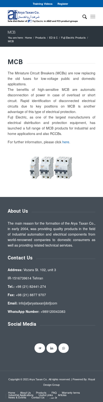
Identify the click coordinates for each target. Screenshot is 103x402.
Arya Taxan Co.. (38, 379)
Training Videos (42, 3)
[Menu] (92, 16)
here (65, 141)
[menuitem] (42, 3)
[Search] (82, 16)
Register (62, 3)
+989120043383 (52, 311)
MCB (12, 33)
